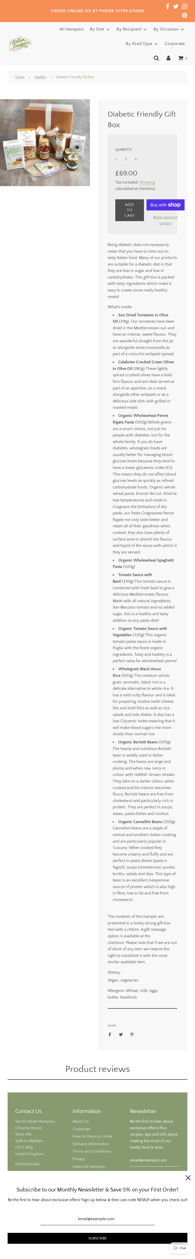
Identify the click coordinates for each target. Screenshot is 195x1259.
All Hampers (71, 29)
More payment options (165, 220)
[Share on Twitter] (121, 1034)
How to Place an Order (92, 1136)
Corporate (175, 43)
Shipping (147, 182)
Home (20, 77)
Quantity (123, 150)
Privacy (79, 1159)
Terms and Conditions (92, 1151)
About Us (81, 1121)
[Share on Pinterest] (132, 1034)
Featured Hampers (89, 1166)
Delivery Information (91, 1144)
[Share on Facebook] (111, 1034)
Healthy (40, 77)
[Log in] (168, 58)
